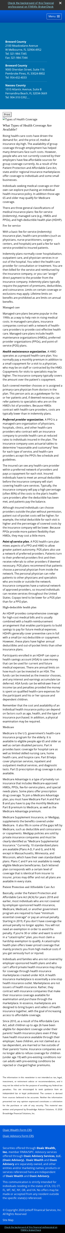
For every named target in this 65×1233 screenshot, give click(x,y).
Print (7, 114)
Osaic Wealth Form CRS (17, 1130)
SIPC (31, 1152)
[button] (54, 16)
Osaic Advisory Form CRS (18, 1136)
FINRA (23, 1152)
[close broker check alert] (60, 3)
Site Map (8, 1220)
